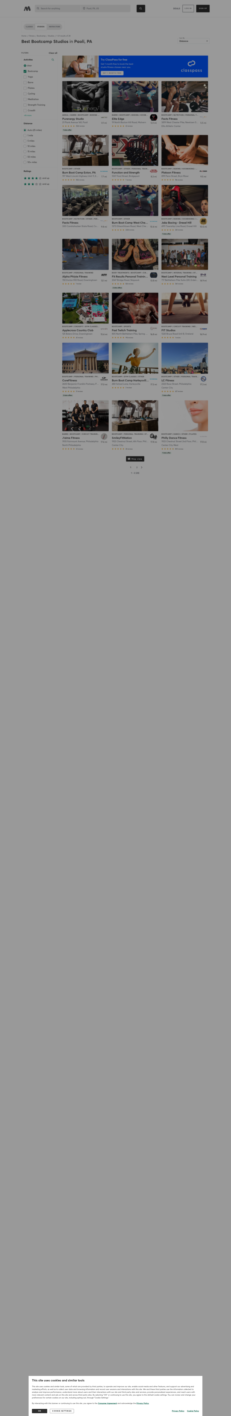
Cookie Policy (193, 1411)
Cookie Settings (62, 1411)
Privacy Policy (142, 1403)
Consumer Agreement (107, 1403)
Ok (39, 1411)
